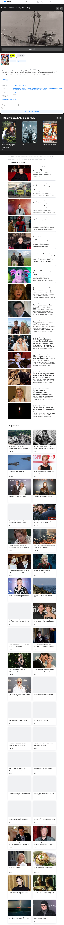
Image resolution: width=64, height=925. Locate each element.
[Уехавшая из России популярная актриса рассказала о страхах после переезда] (44, 466)
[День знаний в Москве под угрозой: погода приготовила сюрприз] (19, 664)
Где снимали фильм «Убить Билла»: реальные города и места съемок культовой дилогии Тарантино (43, 290)
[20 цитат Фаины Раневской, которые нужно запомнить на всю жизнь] (19, 614)
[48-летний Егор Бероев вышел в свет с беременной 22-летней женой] (19, 812)
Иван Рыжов (42, 89)
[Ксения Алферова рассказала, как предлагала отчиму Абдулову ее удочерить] (44, 441)
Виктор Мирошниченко (50, 88)
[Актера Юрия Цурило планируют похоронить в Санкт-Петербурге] (44, 887)
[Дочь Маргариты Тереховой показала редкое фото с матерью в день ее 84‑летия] (19, 540)
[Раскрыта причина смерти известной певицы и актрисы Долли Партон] (44, 565)
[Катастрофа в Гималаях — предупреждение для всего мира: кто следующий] (19, 441)
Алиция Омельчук (33, 89)
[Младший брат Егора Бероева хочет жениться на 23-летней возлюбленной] (44, 763)
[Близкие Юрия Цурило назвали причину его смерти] (44, 689)
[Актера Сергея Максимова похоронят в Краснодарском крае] (44, 812)
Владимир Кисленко (37, 88)
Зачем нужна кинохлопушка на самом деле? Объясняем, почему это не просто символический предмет (43, 375)
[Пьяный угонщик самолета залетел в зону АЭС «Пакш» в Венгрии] (19, 466)
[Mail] (5, 2)
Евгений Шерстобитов (19, 85)
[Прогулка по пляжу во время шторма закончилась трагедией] (19, 911)
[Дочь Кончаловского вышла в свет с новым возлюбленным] (19, 788)
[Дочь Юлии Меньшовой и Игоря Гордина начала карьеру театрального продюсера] (19, 565)
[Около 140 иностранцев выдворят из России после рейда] (44, 515)
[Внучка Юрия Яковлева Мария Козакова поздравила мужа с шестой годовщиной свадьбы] (19, 515)
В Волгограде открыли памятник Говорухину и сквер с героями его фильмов (44, 358)
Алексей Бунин (17, 88)
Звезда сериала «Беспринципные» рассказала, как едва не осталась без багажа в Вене (43, 392)
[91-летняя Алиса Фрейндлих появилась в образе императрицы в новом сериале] (44, 639)
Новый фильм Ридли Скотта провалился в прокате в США (44, 255)
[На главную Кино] (8, 2)
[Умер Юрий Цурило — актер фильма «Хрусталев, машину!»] (19, 763)
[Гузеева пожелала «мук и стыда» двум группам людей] (19, 639)
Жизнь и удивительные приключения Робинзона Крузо (9, 146)
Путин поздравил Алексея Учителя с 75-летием (43, 170)
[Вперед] (60, 118)
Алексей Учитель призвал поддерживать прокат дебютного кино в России (42, 239)
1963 (11, 58)
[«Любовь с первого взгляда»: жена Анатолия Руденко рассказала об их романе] (19, 491)
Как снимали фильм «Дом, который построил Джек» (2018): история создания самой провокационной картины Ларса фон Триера (43, 307)
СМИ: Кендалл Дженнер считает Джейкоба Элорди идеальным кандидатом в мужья (43, 341)
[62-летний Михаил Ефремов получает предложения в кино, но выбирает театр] (44, 837)
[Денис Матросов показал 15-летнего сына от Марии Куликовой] (44, 713)
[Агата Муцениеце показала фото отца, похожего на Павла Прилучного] (19, 887)
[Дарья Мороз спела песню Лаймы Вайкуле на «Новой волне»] (19, 689)
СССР (14, 92)
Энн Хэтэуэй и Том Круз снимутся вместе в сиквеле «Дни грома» (43, 188)
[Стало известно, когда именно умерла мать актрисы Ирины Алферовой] (19, 713)
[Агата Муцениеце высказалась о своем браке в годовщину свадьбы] (44, 664)
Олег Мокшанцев (22, 89)
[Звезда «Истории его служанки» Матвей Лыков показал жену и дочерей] (44, 788)
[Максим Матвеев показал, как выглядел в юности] (44, 911)
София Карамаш (26, 88)
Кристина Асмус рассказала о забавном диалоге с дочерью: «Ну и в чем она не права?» (43, 324)
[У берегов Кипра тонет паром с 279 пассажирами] (44, 590)
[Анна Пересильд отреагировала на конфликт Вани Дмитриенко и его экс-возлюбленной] (44, 614)
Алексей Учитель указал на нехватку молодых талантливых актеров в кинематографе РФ (43, 205)
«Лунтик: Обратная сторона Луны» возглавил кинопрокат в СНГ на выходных (44, 273)
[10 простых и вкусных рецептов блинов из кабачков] (44, 862)
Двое (24, 144)
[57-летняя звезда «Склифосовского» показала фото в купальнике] (19, 862)
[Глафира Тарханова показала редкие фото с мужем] (44, 491)
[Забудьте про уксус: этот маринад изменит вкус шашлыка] (44, 540)
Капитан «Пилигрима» (49, 144)
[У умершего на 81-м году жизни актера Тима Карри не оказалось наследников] (19, 837)
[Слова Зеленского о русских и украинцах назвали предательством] (44, 738)
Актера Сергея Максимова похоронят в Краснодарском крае (43, 409)
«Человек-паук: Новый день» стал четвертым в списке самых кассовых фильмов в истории (43, 222)
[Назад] (57, 118)
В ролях (4, 88)
